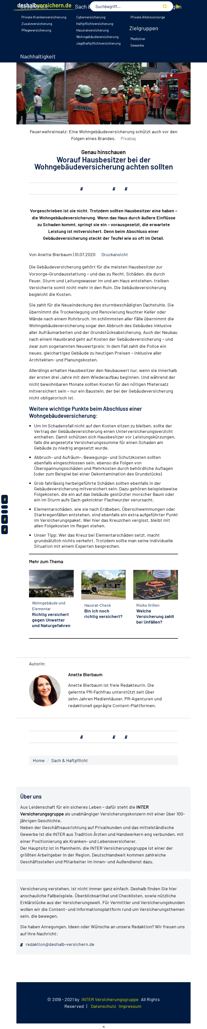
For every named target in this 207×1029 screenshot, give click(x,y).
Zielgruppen (143, 28)
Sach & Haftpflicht (69, 760)
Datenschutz (103, 1006)
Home (39, 760)
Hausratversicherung (92, 30)
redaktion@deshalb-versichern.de (59, 944)
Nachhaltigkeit (38, 56)
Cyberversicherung (90, 17)
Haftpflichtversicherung (94, 23)
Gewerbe (137, 45)
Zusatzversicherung (36, 23)
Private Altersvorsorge (148, 17)
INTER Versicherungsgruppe (110, 999)
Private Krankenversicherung (43, 17)
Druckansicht (114, 254)
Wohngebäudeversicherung (97, 37)
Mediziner (138, 39)
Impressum (130, 1006)
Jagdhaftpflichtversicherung (98, 43)
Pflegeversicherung (36, 30)
